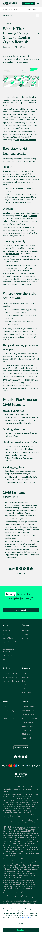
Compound (28, 458)
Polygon (24, 417)
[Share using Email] (17, 568)
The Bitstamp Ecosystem (11, 681)
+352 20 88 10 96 (27, 734)
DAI (25, 268)
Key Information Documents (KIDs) (25, 903)
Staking (6, 171)
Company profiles (29, 9)
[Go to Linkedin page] (19, 756)
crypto (20, 100)
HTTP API (24, 673)
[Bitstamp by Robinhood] (10, 3)
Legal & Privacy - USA (10, 642)
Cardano (28, 176)
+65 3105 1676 (26, 738)
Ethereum (18, 176)
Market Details (26, 693)
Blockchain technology (11, 9)
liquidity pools (12, 253)
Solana (6, 179)
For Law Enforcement (10, 646)
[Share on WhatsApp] (31, 568)
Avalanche (34, 417)
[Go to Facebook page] (23, 756)
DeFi (25, 215)
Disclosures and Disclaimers (8, 650)
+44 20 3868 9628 (27, 726)
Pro (4, 685)
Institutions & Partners (10, 673)
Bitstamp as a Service (10, 677)
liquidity (12, 251)
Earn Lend (25, 642)
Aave (13, 221)
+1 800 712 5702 (27, 730)
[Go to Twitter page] (15, 756)
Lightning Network (28, 689)
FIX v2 (23, 681)
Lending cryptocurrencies (15, 213)
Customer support (28, 707)
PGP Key (24, 685)
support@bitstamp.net (29, 718)
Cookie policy (25, 917)
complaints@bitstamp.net (30, 722)
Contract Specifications (15, 901)
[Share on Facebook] (27, 568)
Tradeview (25, 634)
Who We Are (7, 630)
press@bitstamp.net (28, 714)
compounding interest (25, 139)
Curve (7, 452)
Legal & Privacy (8, 638)
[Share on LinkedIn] (24, 568)
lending (33, 215)
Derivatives (25, 646)
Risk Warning (23, 787)
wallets (29, 423)
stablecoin (21, 356)
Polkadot (9, 417)
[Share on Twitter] (20, 568)
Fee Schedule (7, 655)
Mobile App (25, 630)
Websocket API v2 (28, 677)
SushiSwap (17, 458)
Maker (5, 221)
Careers (5, 634)
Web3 (22, 47)
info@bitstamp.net (28, 711)
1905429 (28, 871)
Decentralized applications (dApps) (21, 433)
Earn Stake (25, 638)
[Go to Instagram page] (26, 756)
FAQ (4, 659)
